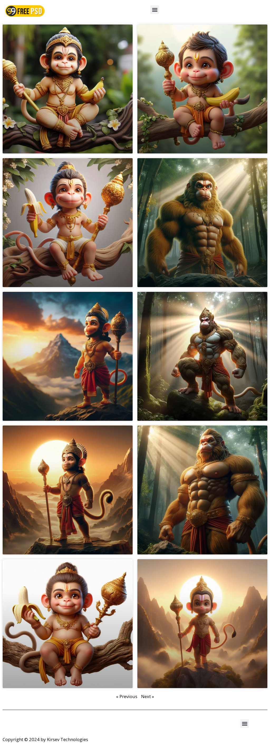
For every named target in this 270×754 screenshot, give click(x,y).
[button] (154, 9)
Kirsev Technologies (67, 739)
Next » (147, 696)
